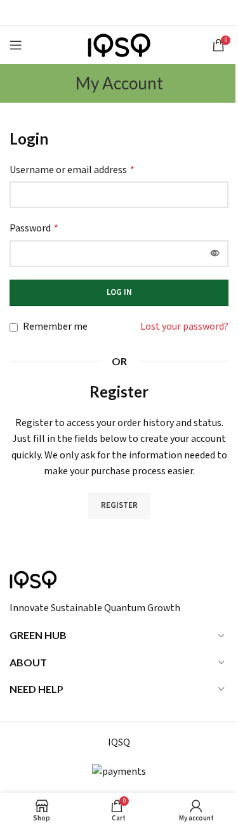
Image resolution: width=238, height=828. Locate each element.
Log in (119, 292)
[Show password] (215, 253)
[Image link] (33, 579)
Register (119, 505)
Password (34, 228)
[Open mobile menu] (16, 45)
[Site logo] (119, 44)
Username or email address (72, 170)
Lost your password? (184, 326)
